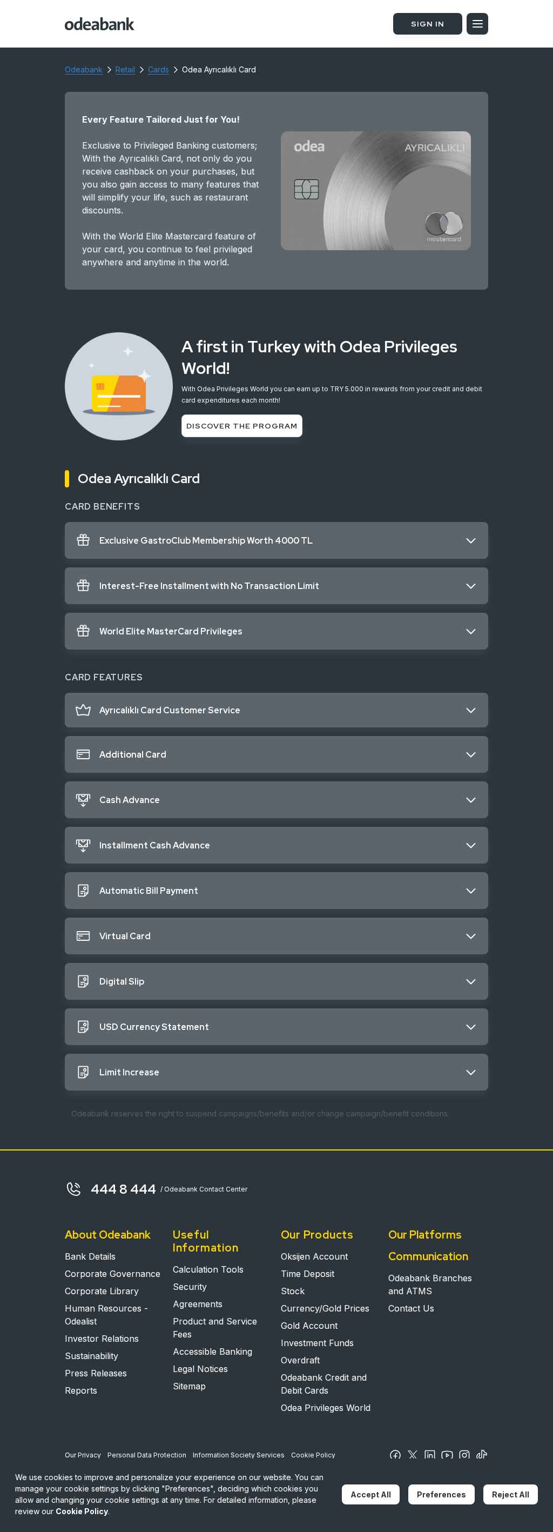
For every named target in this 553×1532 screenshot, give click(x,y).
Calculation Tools (208, 1269)
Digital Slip (121, 981)
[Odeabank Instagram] (464, 1455)
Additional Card (132, 754)
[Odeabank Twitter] (412, 1455)
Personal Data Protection (146, 1455)
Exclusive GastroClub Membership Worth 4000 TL (206, 540)
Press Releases (96, 1373)
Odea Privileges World (325, 1407)
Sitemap (189, 1386)
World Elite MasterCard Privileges (170, 631)
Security (190, 1286)
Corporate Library (102, 1291)
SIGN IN (427, 24)
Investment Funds (317, 1342)
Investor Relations (102, 1338)
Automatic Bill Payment (148, 891)
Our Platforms (425, 1234)
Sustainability (91, 1355)
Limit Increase (129, 1072)
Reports (81, 1390)
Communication (428, 1256)
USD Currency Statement (154, 1027)
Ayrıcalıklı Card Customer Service (169, 710)
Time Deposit (307, 1273)
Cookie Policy (313, 1455)
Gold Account (309, 1325)
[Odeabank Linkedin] (429, 1455)
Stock (293, 1291)
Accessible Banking (212, 1351)
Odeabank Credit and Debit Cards (324, 1384)
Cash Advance (129, 800)
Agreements (197, 1304)
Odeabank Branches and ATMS (430, 1284)
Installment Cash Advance (154, 845)
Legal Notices (200, 1368)
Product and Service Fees (215, 1328)
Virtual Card (125, 936)
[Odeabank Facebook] (395, 1455)
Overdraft (300, 1360)
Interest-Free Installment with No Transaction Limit (209, 586)
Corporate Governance (112, 1273)
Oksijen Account (314, 1256)
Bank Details (90, 1256)
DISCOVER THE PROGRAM (242, 426)
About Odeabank (108, 1234)
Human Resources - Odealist (106, 1315)
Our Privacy (83, 1455)
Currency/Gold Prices (325, 1308)
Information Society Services (239, 1455)
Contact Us (411, 1308)
